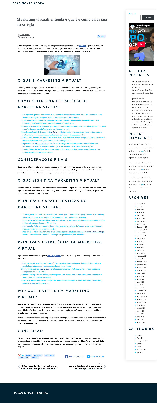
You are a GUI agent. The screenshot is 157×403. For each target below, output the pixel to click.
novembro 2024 (142, 265)
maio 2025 (140, 247)
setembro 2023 (141, 305)
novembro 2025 (142, 230)
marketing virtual (54, 256)
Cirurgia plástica (142, 341)
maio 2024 (140, 282)
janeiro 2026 (141, 224)
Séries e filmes (141, 349)
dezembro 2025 (142, 227)
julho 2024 (140, 276)
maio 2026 (140, 212)
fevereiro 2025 (141, 256)
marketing (24, 357)
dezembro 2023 (142, 296)
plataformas (55, 132)
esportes (139, 344)
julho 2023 (140, 311)
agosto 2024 (141, 273)
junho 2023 (140, 314)
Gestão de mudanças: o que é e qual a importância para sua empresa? (139, 154)
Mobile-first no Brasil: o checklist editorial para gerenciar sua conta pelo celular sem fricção (141, 148)
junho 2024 (140, 279)
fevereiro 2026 (141, 221)
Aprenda (101, 36)
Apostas (139, 335)
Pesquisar (132, 14)
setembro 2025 (141, 236)
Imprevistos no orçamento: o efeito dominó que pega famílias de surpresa (142, 84)
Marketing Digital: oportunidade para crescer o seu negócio (140, 188)
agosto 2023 (141, 308)
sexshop (139, 352)
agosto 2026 (141, 204)
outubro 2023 (141, 302)
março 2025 (141, 253)
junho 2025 (140, 244)
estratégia (49, 355)
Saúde (139, 347)
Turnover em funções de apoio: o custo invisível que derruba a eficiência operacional (143, 125)
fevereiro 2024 (141, 291)
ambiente (82, 46)
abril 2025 (140, 250)
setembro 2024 (141, 270)
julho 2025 (140, 241)
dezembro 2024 (142, 262)
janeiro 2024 (141, 294)
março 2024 (141, 288)
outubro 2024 (141, 267)
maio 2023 (140, 317)
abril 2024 (140, 285)
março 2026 (141, 218)
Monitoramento (42, 144)
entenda (37, 355)
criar (28, 355)
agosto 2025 (141, 239)
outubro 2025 (141, 233)
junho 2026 (140, 210)
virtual (35, 357)
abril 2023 (140, 320)
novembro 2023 (142, 299)
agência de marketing (94, 232)
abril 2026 (140, 215)
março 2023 (141, 322)
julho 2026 (140, 207)
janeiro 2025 (141, 259)
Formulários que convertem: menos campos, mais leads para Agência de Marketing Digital (142, 116)
